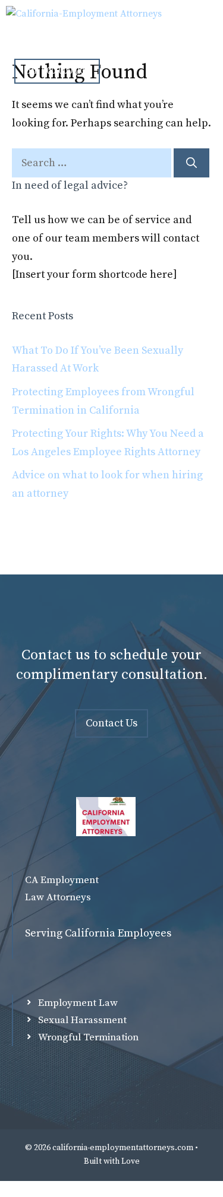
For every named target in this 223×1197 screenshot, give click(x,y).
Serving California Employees (98, 933)
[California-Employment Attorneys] (84, 23)
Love (130, 1161)
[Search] (191, 162)
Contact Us (111, 723)
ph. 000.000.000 (57, 71)
